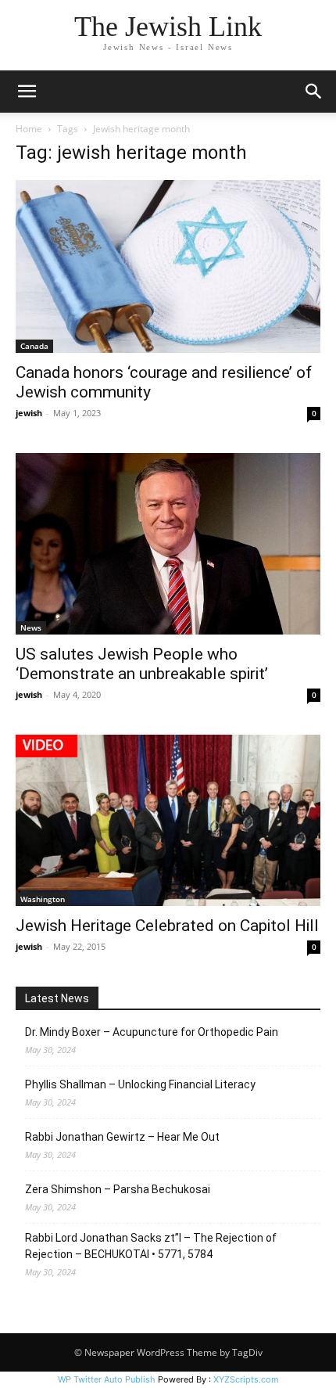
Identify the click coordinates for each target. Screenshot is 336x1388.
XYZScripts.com (246, 1379)
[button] (27, 91)
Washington (42, 899)
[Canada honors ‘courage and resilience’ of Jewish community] (168, 266)
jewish (29, 413)
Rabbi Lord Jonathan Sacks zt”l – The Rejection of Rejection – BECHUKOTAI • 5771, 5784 (151, 1246)
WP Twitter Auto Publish (106, 1379)
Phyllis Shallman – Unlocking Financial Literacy (140, 1084)
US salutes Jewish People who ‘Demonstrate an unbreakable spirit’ (142, 664)
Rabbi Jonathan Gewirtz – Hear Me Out (122, 1137)
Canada (34, 345)
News (30, 627)
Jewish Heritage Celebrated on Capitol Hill (167, 925)
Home (29, 128)
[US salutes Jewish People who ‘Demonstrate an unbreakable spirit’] (168, 544)
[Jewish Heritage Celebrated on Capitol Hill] (168, 820)
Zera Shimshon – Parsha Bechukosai (117, 1189)
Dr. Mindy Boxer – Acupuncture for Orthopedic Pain (151, 1032)
